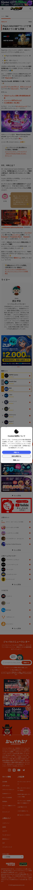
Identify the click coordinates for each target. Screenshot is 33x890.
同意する (16, 452)
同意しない (16, 460)
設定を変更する (16, 456)
